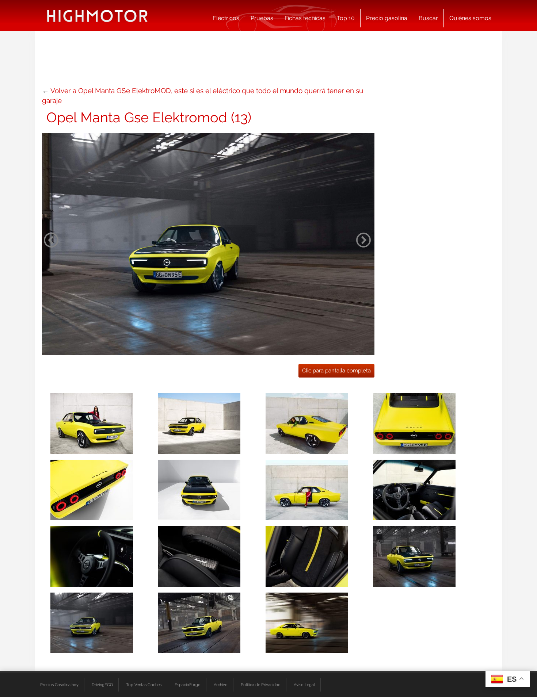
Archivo (221, 684)
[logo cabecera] (97, 15)
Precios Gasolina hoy (59, 684)
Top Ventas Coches (143, 684)
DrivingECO (102, 684)
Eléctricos (226, 18)
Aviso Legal (304, 684)
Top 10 (346, 18)
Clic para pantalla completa (336, 370)
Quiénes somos (470, 18)
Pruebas (262, 18)
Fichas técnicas (305, 18)
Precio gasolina (386, 18)
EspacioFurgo (188, 684)
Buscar (428, 18)
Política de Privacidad (261, 684)
